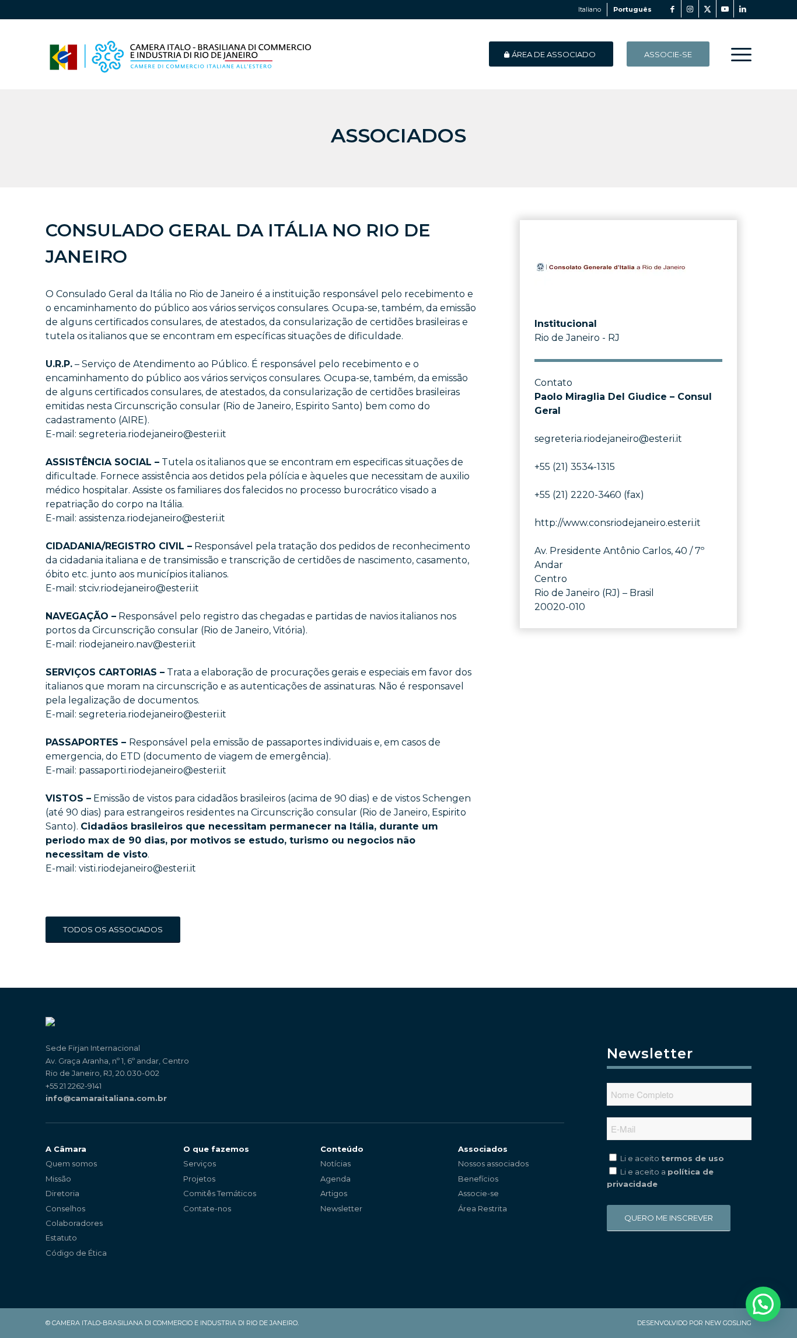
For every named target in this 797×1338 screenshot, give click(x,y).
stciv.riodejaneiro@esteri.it (139, 588)
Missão (58, 1178)
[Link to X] (707, 9)
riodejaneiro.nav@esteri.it (137, 644)
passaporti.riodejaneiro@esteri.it (152, 770)
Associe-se (478, 1193)
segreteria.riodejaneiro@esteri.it (152, 434)
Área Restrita (482, 1208)
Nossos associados (493, 1163)
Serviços (199, 1163)
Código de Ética (76, 1252)
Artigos (333, 1193)
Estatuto (61, 1237)
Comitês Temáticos (219, 1193)
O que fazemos (216, 1149)
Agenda (335, 1178)
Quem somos (71, 1163)
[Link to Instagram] (689, 9)
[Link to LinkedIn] (742, 9)
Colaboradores (74, 1223)
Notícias (335, 1163)
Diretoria (62, 1193)
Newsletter (341, 1208)
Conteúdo (341, 1149)
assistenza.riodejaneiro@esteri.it (152, 518)
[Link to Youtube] (724, 9)
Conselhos (65, 1208)
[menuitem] (737, 54)
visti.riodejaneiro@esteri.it (137, 868)
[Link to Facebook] (672, 9)
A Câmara (66, 1149)
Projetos (199, 1178)
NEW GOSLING (728, 1323)
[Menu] (737, 54)
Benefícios (478, 1178)
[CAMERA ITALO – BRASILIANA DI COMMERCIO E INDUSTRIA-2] (180, 54)
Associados (483, 1149)
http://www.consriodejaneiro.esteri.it (617, 522)
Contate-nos (207, 1208)
